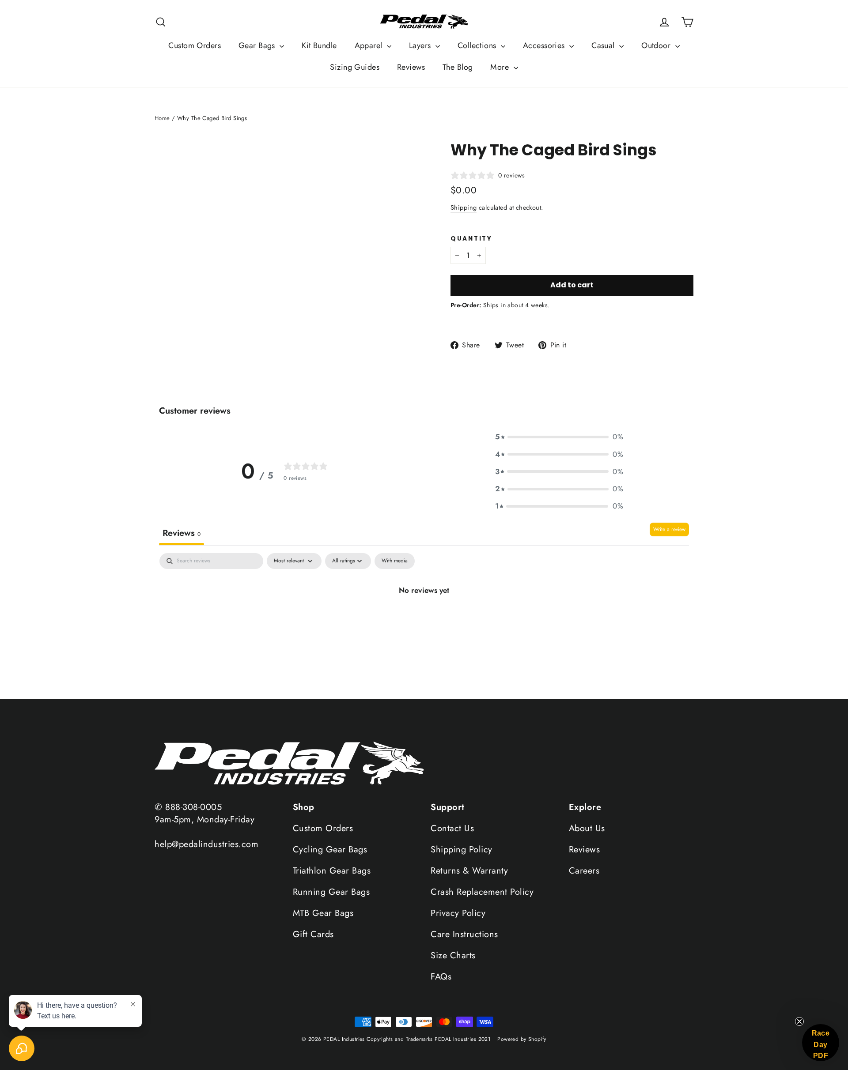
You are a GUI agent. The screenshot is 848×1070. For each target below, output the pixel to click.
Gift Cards (313, 934)
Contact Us (452, 828)
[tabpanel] (424, 623)
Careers (584, 870)
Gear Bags (257, 45)
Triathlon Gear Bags (332, 870)
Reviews (411, 67)
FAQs (441, 976)
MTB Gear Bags (323, 913)
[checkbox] (395, 561)
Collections (478, 45)
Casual (604, 45)
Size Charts (453, 955)
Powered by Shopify (521, 1039)
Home (162, 118)
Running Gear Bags (331, 891)
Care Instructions (464, 934)
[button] (559, 437)
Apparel (370, 45)
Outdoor (657, 45)
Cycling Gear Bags (330, 849)
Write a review (669, 529)
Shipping (463, 207)
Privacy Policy (458, 913)
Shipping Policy (461, 849)
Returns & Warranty (469, 870)
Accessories (545, 45)
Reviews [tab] (182, 533)
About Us (587, 828)
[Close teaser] (799, 1021)
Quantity (471, 238)
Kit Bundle (319, 45)
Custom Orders (194, 45)
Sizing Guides (354, 67)
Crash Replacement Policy (482, 891)
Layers (421, 45)
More (500, 67)
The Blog (458, 67)
